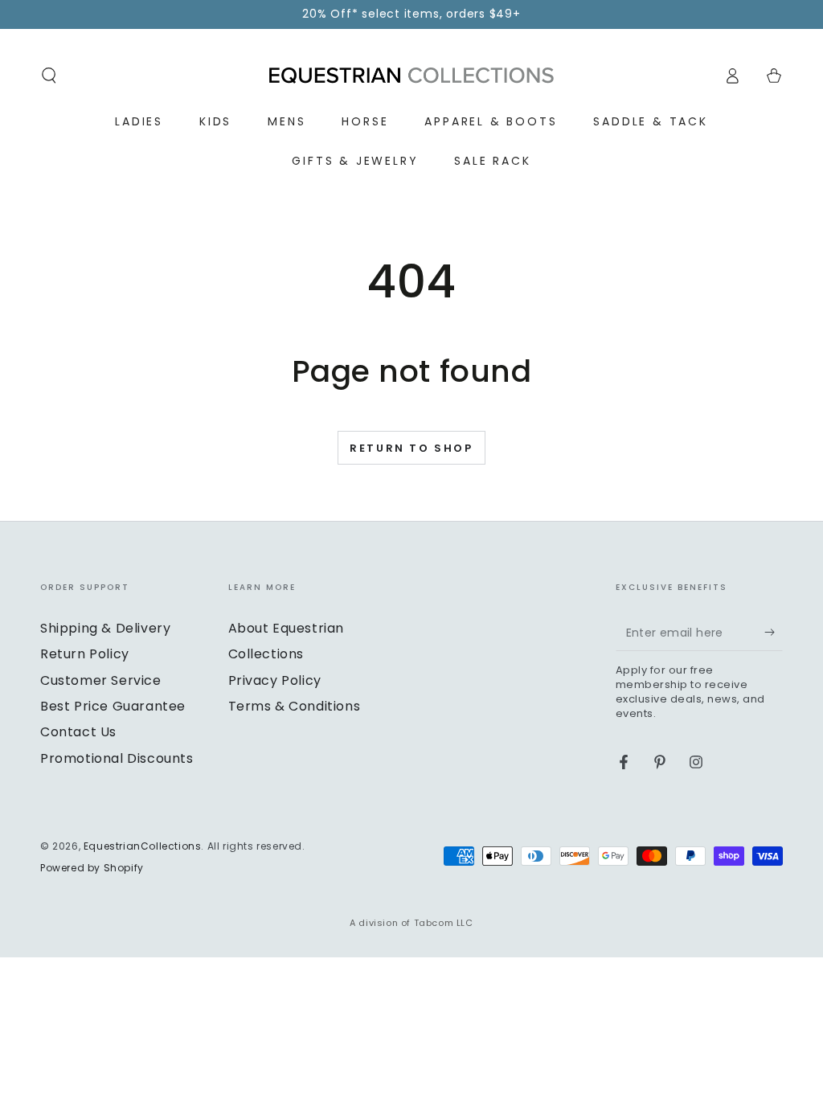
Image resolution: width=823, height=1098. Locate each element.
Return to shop (411, 448)
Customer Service (101, 680)
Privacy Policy (274, 680)
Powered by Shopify (92, 868)
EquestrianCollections (143, 846)
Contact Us (78, 732)
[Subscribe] (773, 632)
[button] (49, 75)
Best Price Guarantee (113, 706)
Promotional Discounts (117, 758)
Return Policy (84, 654)
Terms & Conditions (294, 706)
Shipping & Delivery (105, 628)
